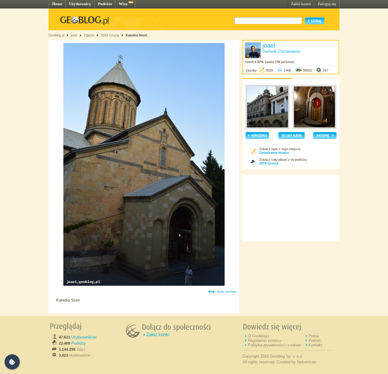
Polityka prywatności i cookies (274, 345)
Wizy (123, 4)
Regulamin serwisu (264, 340)
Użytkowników (83, 337)
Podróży (78, 343)
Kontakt (315, 345)
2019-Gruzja (110, 35)
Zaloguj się (327, 4)
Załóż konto (301, 4)
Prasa (314, 336)
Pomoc (315, 340)
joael (74, 35)
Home (57, 4)
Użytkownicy (80, 4)
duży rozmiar (226, 291)
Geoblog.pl (56, 35)
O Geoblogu (258, 336)
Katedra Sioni (136, 35)
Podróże (105, 4)
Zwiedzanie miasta (274, 152)
